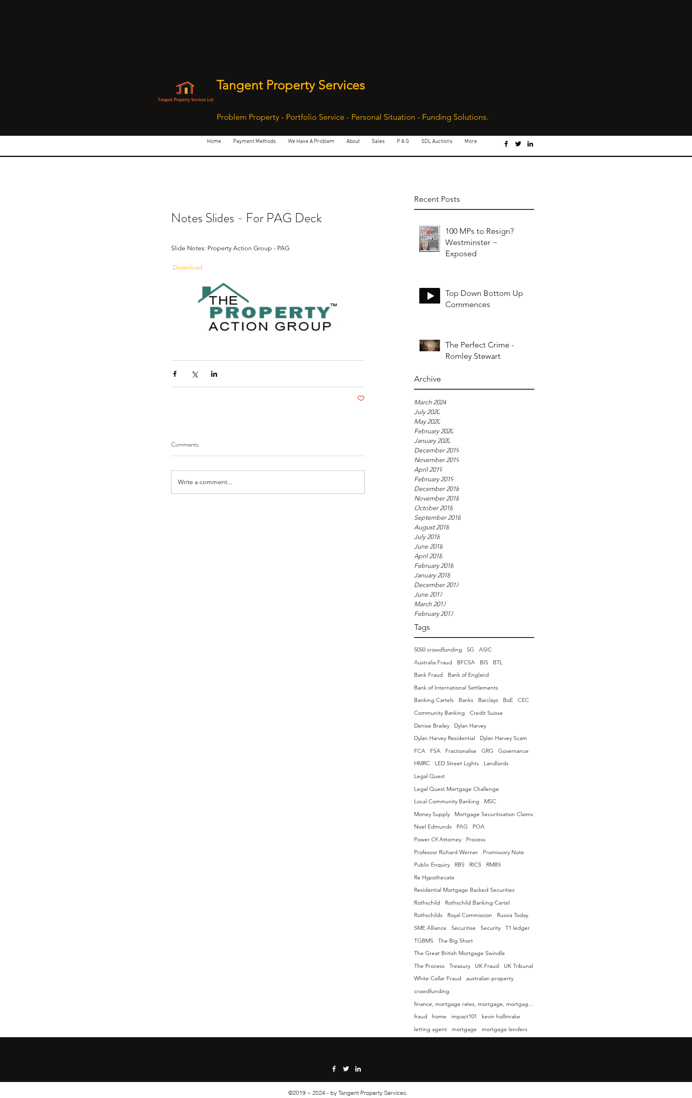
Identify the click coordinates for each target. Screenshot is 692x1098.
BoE (508, 700)
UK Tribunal (518, 965)
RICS (475, 864)
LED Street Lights (457, 763)
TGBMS (423, 940)
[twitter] (518, 144)
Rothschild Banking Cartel (477, 902)
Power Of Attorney (437, 839)
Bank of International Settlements (456, 687)
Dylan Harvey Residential (444, 738)
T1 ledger (517, 927)
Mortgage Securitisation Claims (494, 814)
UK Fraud (487, 965)
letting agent (430, 1029)
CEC (523, 700)
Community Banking (439, 712)
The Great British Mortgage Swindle (459, 953)
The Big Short (455, 940)
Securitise (463, 927)
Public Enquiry (432, 864)
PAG (462, 826)
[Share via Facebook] (175, 374)
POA (479, 826)
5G (470, 649)
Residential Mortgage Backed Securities (464, 889)
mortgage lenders (504, 1029)
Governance (513, 750)
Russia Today (512, 915)
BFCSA (466, 662)
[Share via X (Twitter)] (194, 374)
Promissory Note (503, 852)
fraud (420, 1016)
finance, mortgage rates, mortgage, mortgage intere (474, 1004)
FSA (435, 750)
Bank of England (468, 674)
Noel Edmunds (433, 826)
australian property (489, 978)
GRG (487, 750)
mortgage (464, 1029)
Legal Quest (429, 776)
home (439, 1016)
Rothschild (427, 902)
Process (475, 839)
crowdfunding (431, 991)
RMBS (493, 864)
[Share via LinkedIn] (214, 374)
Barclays (488, 700)
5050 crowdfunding (438, 649)
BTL (498, 662)
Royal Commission (469, 915)
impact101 (464, 1016)
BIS (484, 662)
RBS (460, 864)
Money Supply (432, 814)
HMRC (422, 763)
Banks (466, 700)
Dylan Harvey (470, 725)
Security (491, 927)
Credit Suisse (486, 712)
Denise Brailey (431, 725)
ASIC (485, 649)
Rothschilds (428, 915)
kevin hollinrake (501, 1016)
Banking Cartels (434, 700)
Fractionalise (461, 750)
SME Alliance (430, 927)
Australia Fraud (433, 662)
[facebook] (506, 144)
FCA (419, 750)
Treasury (459, 965)
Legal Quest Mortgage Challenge (456, 788)
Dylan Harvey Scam (503, 738)
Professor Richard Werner (446, 852)
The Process (429, 965)
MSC (490, 801)
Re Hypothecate (434, 877)
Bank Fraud (428, 674)
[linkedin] (530, 144)
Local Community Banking (446, 801)
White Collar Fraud (437, 978)
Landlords (496, 763)
